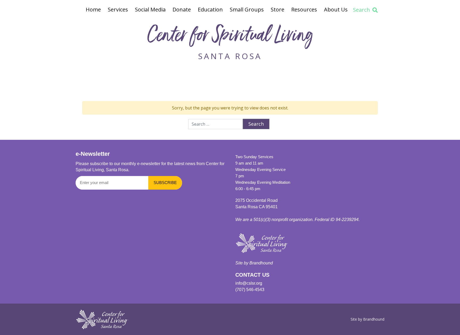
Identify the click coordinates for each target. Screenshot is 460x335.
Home (93, 9)
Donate (181, 9)
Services (118, 9)
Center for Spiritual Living (230, 37)
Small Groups (247, 9)
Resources (304, 9)
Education (210, 9)
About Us (336, 9)
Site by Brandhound (367, 319)
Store (277, 9)
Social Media (150, 9)
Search (361, 9)
